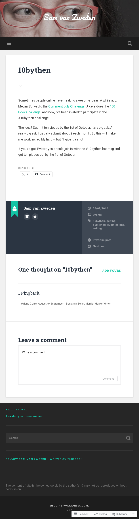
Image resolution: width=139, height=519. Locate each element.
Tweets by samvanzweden (24, 416)
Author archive (27, 216)
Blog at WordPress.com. (69, 505)
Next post (99, 246)
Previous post (102, 240)
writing (97, 228)
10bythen (34, 70)
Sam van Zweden (69, 17)
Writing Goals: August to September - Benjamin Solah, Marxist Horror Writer (66, 303)
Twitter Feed (16, 409)
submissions (115, 224)
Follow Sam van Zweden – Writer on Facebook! (45, 459)
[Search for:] (70, 438)
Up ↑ (69, 509)
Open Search (129, 43)
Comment (108, 378)
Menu (9, 43)
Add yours (111, 270)
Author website (35, 216)
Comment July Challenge (66, 106)
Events (97, 214)
